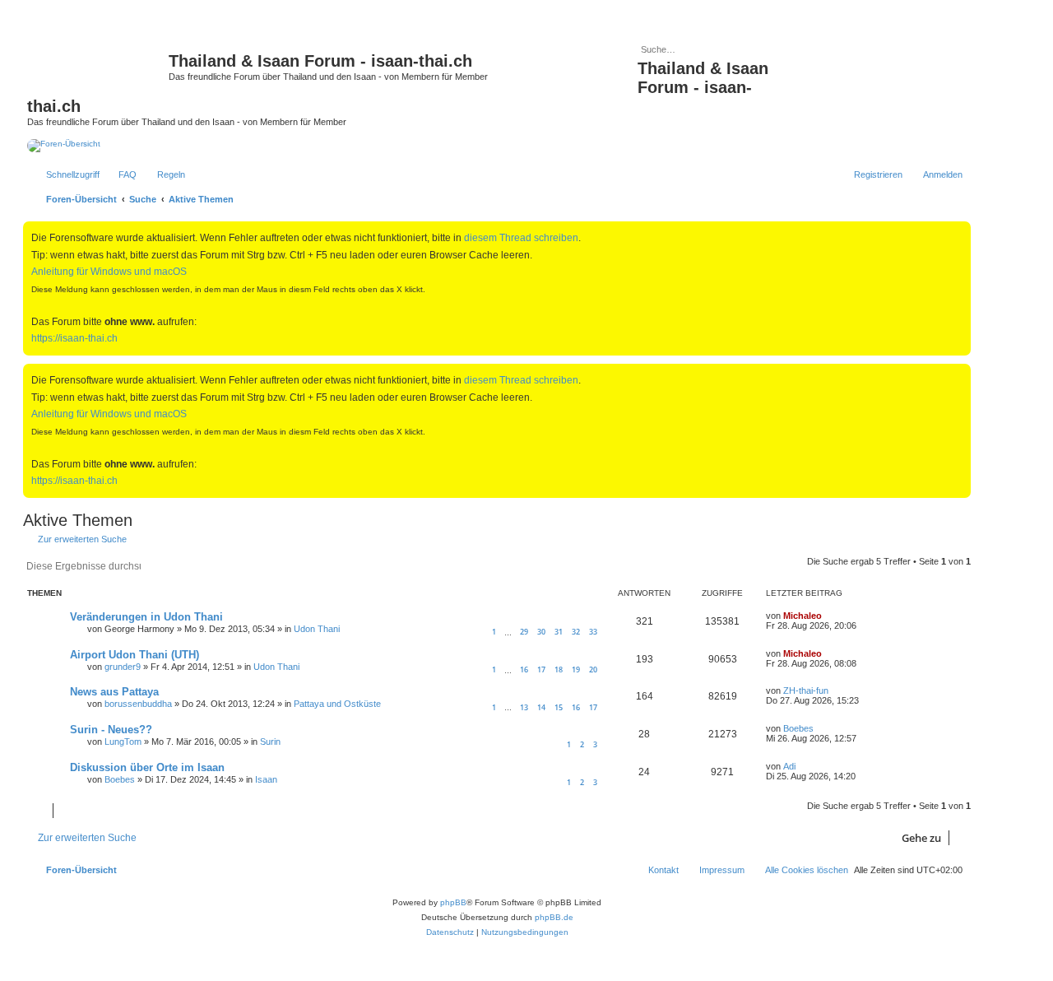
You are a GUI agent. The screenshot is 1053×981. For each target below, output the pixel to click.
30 (541, 631)
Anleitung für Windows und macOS (109, 271)
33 (593, 631)
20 (593, 669)
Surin (270, 741)
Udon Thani (317, 629)
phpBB (453, 902)
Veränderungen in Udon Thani (146, 617)
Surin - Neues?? (111, 729)
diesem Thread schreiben (521, 238)
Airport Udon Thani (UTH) (134, 655)
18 (558, 669)
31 (558, 631)
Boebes (798, 728)
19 (576, 669)
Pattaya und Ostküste (337, 704)
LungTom (122, 741)
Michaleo (802, 616)
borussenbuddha (138, 704)
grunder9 (122, 667)
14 (541, 707)
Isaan (266, 779)
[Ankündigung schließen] (960, 231)
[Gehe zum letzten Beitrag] (829, 616)
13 (524, 707)
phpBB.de (554, 917)
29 (524, 631)
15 (558, 707)
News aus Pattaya (114, 692)
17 (541, 669)
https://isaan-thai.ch (74, 338)
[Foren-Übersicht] (98, 66)
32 (576, 631)
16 (524, 669)
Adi (789, 766)
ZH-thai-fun (805, 690)
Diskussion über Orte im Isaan (147, 767)
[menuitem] (120, 174)
